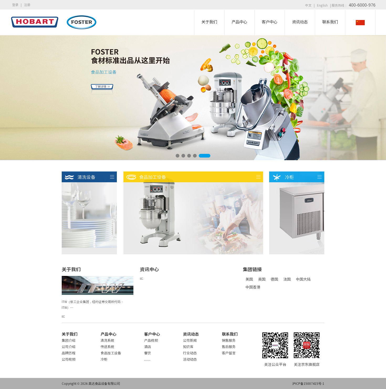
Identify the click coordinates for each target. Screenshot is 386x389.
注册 (27, 4)
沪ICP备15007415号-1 (308, 383)
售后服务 (229, 346)
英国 (261, 279)
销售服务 (229, 340)
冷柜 (104, 359)
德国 (274, 279)
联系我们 (230, 334)
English (322, 5)
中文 (308, 5)
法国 (287, 279)
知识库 (188, 346)
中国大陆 (303, 279)
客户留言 (229, 352)
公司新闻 (190, 340)
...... (147, 359)
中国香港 (253, 287)
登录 (15, 4)
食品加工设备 (111, 352)
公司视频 (68, 359)
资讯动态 (191, 334)
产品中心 (108, 334)
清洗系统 (107, 340)
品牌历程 (68, 352)
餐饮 (147, 352)
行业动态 (190, 352)
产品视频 (151, 340)
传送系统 (107, 346)
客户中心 (152, 334)
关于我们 (69, 334)
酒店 (147, 346)
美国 (249, 279)
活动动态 (190, 359)
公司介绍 (68, 346)
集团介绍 (68, 340)
